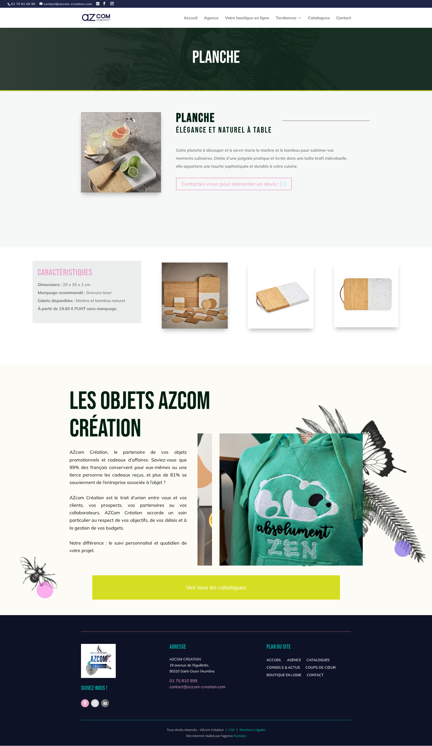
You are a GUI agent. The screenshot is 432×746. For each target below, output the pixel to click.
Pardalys (240, 735)
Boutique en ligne (283, 675)
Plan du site (278, 646)
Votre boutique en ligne (247, 18)
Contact (343, 18)
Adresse (178, 646)
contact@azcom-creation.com (198, 686)
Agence (211, 18)
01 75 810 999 (184, 680)
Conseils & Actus (283, 668)
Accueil (191, 18)
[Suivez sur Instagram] (95, 703)
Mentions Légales (253, 729)
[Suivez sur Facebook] (85, 703)
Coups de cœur (321, 668)
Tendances (286, 18)
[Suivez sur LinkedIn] (105, 703)
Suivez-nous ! (94, 688)
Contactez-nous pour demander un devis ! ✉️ (234, 184)
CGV (231, 729)
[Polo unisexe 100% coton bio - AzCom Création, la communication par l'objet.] (195, 327)
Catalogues (319, 18)
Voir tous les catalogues (216, 587)
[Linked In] (98, 4)
